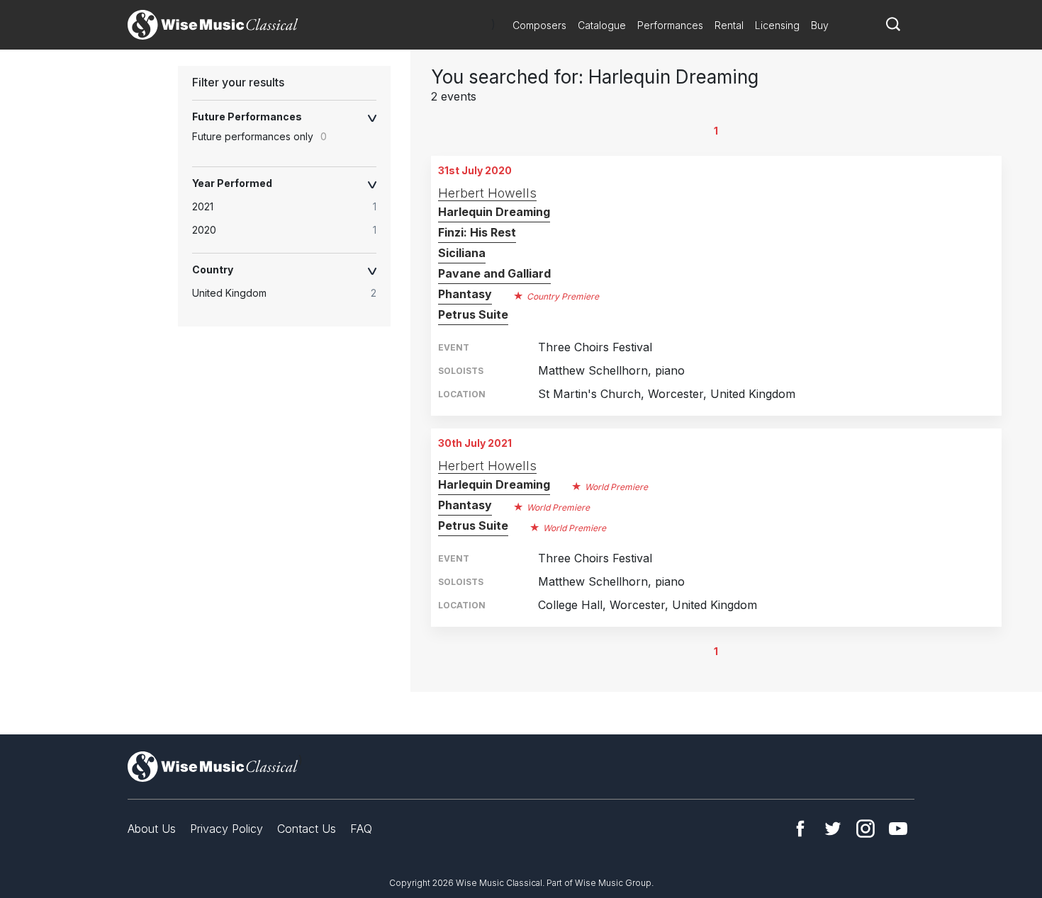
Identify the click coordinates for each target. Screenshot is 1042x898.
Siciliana (462, 253)
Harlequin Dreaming (494, 212)
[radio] (291, 207)
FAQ (361, 829)
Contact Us (306, 829)
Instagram (865, 828)
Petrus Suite (473, 314)
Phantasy (465, 294)
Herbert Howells (487, 193)
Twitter (833, 828)
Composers (539, 25)
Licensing (777, 25)
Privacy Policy (226, 829)
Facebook (800, 828)
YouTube (898, 828)
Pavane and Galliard (494, 273)
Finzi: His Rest (477, 232)
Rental (729, 25)
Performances (670, 25)
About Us (152, 829)
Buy (820, 25)
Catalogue (602, 25)
